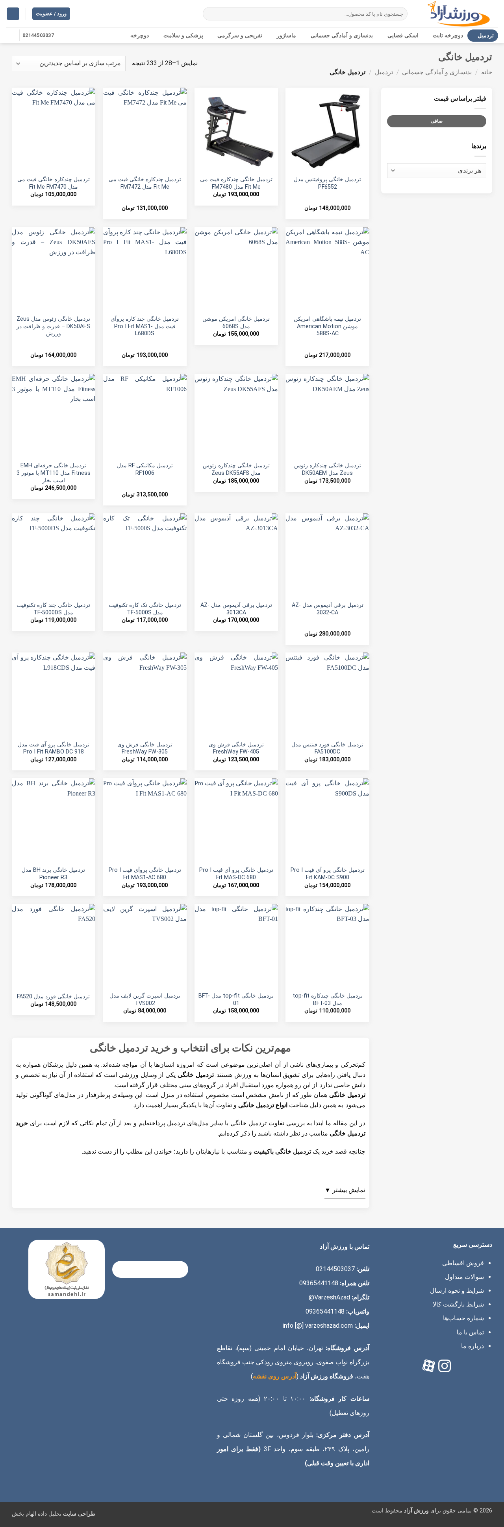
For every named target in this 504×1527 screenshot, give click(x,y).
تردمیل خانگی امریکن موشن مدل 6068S (236, 323)
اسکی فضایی (403, 35)
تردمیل (486, 35)
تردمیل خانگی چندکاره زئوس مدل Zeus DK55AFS (236, 469)
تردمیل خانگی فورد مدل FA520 (53, 996)
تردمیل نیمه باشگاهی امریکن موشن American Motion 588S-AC (327, 326)
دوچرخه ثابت (448, 35)
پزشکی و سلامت (183, 35)
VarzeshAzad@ (329, 1297)
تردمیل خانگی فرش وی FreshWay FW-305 (144, 748)
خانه (486, 72)
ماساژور (286, 35)
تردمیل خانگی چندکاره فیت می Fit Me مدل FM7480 (236, 183)
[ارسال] (210, 13)
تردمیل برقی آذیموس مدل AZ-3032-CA (327, 609)
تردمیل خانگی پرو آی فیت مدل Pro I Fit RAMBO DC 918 (53, 748)
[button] (13, 13)
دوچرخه (139, 35)
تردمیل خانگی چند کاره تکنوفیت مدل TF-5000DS (53, 609)
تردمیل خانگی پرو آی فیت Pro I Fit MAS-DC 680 (236, 874)
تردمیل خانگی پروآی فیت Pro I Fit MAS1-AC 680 (145, 874)
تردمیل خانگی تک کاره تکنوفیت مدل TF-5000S (145, 609)
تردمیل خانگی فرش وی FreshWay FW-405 (236, 748)
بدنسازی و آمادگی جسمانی (342, 35)
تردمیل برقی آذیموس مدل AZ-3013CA (236, 609)
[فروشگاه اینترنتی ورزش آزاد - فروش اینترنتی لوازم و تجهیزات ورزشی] (458, 14)
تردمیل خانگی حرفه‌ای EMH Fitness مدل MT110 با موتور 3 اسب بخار (54, 472)
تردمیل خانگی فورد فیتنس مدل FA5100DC (327, 748)
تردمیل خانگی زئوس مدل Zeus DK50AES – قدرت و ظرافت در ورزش (53, 326)
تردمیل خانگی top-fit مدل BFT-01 (236, 999)
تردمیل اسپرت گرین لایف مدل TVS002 (144, 999)
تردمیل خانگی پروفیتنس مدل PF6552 (327, 183)
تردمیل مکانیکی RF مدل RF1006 (145, 469)
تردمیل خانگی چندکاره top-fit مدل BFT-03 (328, 999)
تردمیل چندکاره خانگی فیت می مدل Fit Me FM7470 (53, 183)
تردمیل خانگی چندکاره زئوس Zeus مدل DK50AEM (327, 469)
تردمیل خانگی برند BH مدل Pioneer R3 (53, 874)
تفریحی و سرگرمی (239, 35)
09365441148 (318, 1283)
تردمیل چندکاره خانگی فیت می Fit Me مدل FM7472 (145, 183)
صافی (437, 121)
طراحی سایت (79, 1513)
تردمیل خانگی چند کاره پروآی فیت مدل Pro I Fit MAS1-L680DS (145, 326)
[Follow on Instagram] (11, 35)
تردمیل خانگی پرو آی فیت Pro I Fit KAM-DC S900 (328, 874)
